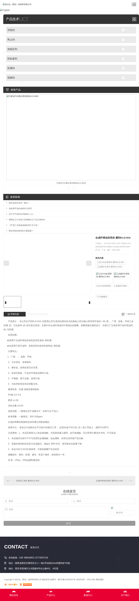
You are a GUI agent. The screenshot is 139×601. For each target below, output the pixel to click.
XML (93, 579)
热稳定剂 (12, 49)
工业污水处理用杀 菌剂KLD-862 (110, 262)
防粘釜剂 (12, 58)
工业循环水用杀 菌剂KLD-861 (109, 267)
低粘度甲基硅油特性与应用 (20, 208)
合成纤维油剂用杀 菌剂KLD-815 (109, 481)
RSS (89, 579)
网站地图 (99, 579)
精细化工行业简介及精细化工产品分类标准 (27, 220)
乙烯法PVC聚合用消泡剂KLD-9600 (71, 183)
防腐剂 (11, 68)
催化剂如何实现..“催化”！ (19, 203)
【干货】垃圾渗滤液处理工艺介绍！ (24, 225)
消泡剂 (11, 30)
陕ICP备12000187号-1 (67, 579)
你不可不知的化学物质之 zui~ (21, 214)
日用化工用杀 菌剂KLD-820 (27, 481)
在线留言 (103, 297)
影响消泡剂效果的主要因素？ (21, 231)
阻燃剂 (11, 77)
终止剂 (11, 39)
